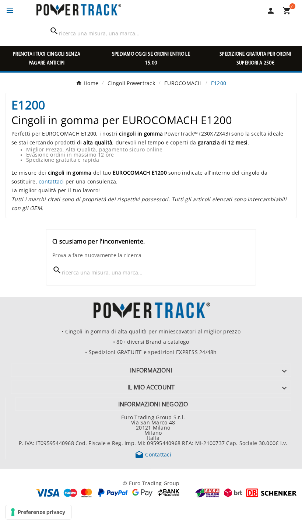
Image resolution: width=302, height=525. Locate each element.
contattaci (51, 181)
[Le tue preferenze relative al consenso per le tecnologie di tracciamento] (38, 512)
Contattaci (153, 454)
